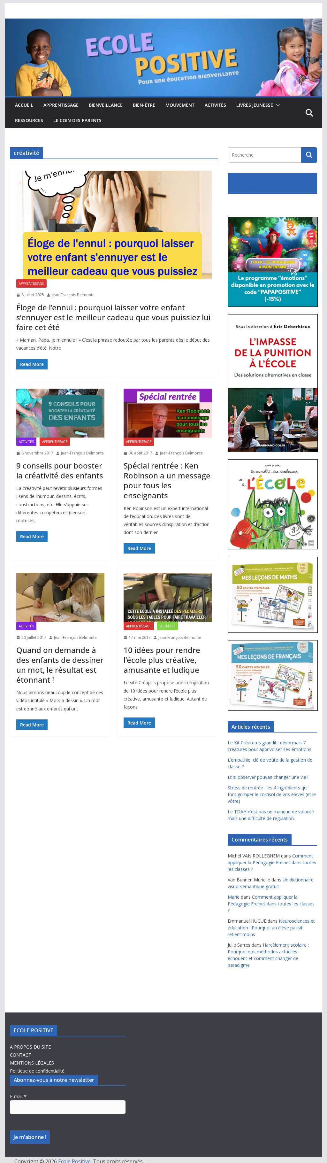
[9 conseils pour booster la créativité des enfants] (60, 413)
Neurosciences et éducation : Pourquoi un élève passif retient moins (271, 927)
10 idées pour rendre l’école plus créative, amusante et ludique (162, 660)
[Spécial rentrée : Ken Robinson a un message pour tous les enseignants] (168, 413)
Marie (234, 897)
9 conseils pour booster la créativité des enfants (59, 470)
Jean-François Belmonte (73, 295)
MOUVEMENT (179, 105)
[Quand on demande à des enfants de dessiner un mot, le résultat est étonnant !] (60, 597)
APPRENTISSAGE (61, 105)
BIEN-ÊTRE (144, 105)
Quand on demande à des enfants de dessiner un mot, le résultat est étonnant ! (59, 665)
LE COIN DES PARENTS (77, 120)
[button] (276, 105)
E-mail (18, 1096)
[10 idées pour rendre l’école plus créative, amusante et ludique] (168, 597)
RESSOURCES (29, 120)
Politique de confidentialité (37, 1071)
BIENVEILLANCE (106, 105)
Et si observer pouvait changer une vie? (268, 777)
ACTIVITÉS (215, 105)
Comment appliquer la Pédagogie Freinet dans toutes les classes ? (272, 862)
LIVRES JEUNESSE (254, 105)
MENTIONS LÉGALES (32, 1063)
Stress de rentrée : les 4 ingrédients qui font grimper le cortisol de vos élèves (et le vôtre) (272, 794)
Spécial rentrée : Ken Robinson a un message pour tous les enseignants (167, 480)
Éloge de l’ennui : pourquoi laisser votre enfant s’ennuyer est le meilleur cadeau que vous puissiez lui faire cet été (113, 317)
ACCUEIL (24, 105)
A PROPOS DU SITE (30, 1047)
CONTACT (20, 1055)
